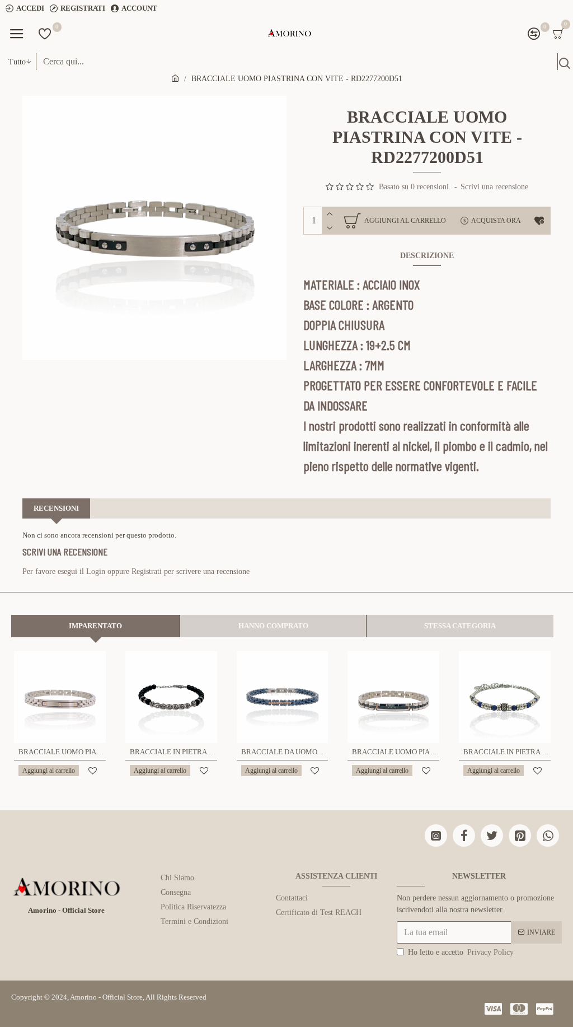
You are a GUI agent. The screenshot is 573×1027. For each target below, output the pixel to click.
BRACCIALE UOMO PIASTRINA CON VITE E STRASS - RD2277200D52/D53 (395, 752)
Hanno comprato (273, 626)
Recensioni (56, 508)
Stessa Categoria (460, 626)
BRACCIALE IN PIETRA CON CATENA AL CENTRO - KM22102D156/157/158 (173, 752)
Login (95, 571)
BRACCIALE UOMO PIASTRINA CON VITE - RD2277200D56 (62, 752)
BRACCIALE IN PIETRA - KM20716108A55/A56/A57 (507, 752)
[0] (45, 33)
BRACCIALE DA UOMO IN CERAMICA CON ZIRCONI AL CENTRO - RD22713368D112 (284, 752)
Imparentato (95, 626)
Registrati (146, 571)
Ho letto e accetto (461, 952)
